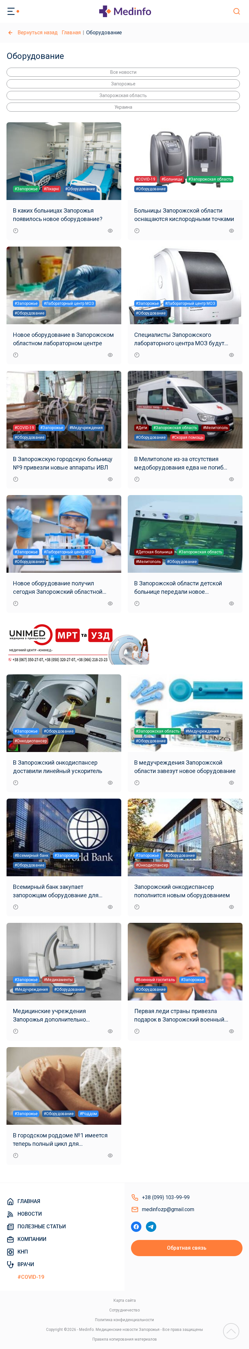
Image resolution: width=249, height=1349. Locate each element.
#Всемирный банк (31, 855)
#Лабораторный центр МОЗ (69, 303)
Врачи (26, 1264)
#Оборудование (80, 189)
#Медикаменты (58, 980)
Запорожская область (123, 95)
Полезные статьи (42, 1226)
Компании (32, 1239)
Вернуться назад (38, 32)
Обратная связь (187, 1248)
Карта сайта (124, 1300)
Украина (123, 107)
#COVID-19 (145, 179)
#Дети (141, 428)
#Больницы (171, 179)
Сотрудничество (124, 1310)
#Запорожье (26, 189)
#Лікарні (51, 189)
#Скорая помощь (187, 437)
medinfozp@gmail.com (168, 1209)
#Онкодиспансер (31, 741)
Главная (71, 32)
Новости (30, 1214)
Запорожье (123, 83)
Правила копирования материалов (124, 1339)
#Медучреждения (86, 428)
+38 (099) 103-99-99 (166, 1197)
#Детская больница (154, 552)
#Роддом (88, 1113)
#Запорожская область (210, 179)
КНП (23, 1252)
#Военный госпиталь (155, 980)
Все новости (123, 72)
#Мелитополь (215, 428)
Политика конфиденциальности (124, 1320)
